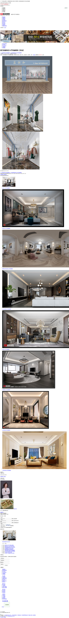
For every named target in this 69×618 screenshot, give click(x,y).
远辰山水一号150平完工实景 (9, 546)
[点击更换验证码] (6, 565)
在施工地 (3, 18)
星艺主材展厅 (4, 20)
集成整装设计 (4, 577)
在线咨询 (5, 174)
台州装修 (34, 615)
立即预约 (1, 174)
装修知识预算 (4, 25)
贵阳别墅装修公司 (25, 615)
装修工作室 (30, 615)
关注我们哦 (5, 601)
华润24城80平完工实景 (6, 541)
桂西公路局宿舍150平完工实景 (10, 547)
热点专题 (3, 590)
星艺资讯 (3, 591)
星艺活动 (3, 23)
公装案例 (3, 573)
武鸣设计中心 (4, 580)
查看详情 (1, 512)
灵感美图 (3, 574)
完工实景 (3, 571)
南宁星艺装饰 (14, 615)
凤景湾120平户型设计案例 (9, 545)
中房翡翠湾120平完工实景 (9, 548)
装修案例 (3, 569)
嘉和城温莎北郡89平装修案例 (10, 550)
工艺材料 (3, 585)
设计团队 (3, 19)
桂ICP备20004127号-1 (8, 615)
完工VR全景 (4, 572)
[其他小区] (7, 508)
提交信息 (12, 525)
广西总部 (3, 576)
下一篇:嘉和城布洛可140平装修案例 (16, 52)
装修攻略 (3, 592)
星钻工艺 (3, 21)
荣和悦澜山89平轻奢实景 (9, 549)
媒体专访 (3, 581)
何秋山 (34, 54)
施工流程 (3, 584)
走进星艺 (3, 24)
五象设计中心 (4, 578)
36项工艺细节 (4, 586)
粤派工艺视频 (4, 587)
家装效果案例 (4, 570)
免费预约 (1, 476)
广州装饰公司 (19, 615)
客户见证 (3, 22)
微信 (3, 606)
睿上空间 (3, 579)
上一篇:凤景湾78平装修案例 (5, 52)
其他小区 (15, 508)
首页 (5, 27)
